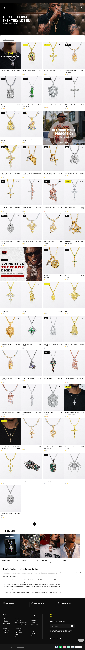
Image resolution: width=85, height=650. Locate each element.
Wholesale (5, 628)
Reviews (5, 625)
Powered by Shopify (20, 647)
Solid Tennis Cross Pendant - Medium (72, 105)
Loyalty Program (18, 630)
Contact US (5, 632)
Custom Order (6, 630)
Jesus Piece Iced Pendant (50, 105)
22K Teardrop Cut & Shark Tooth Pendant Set (30, 173)
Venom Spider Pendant (70, 481)
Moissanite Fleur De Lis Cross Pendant (6, 310)
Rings (32, 635)
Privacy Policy (18, 620)
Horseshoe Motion (34, 618)
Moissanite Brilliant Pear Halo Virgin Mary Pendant (7, 379)
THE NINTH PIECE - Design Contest (20, 625)
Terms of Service (18, 628)
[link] (21, 264)
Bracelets (33, 633)
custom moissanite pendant (16, 573)
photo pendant (63, 572)
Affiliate (16, 634)
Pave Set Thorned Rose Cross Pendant (6, 173)
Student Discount (18, 632)
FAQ (4, 618)
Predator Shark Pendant (28, 378)
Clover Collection (34, 624)
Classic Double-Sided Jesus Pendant (7, 413)
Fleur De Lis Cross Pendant (50, 70)
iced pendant (37, 573)
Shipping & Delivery (7, 623)
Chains (32, 626)
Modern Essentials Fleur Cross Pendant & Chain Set (72, 413)
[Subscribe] (72, 626)
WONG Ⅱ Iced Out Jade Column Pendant (28, 105)
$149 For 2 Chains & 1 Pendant (8, 70)
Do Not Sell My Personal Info (21, 622)
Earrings (32, 631)
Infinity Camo (33, 620)
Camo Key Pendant (48, 378)
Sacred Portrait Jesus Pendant (6, 105)
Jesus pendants (55, 572)
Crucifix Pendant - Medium (71, 344)
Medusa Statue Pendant (6, 344)
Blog (16, 636)
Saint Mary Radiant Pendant (29, 70)
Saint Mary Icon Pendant (49, 310)
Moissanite (33, 622)
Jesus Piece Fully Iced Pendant (49, 413)
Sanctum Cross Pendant (6, 481)
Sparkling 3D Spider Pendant (71, 173)
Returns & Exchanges (5, 621)
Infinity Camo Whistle (28, 481)
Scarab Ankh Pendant (28, 446)
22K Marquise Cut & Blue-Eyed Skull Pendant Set (72, 242)
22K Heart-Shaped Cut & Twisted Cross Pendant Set (50, 173)
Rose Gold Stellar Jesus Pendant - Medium (49, 208)
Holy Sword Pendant (27, 412)
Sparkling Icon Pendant (28, 241)
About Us (17, 618)
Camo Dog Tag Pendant (49, 481)
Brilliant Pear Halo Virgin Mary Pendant (71, 71)
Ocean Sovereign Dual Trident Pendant (49, 447)
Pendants (33, 628)
